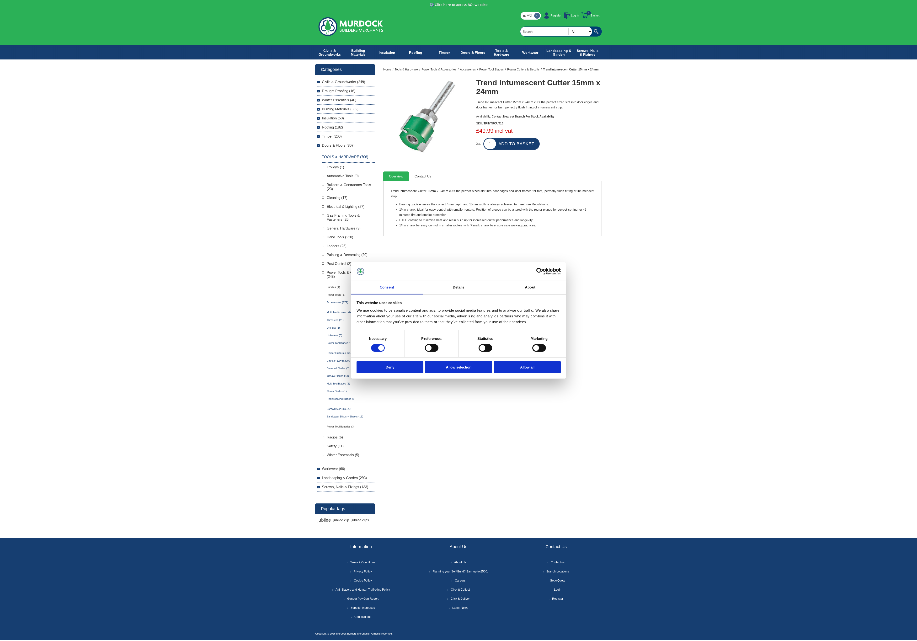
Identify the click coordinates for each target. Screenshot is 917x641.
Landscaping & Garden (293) (344, 478)
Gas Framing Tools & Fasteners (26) (343, 217)
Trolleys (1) (335, 167)
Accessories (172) (337, 302)
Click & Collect (460, 589)
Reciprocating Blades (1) (341, 398)
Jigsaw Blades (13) (338, 375)
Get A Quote (557, 580)
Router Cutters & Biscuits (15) (344, 353)
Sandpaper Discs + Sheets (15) (345, 416)
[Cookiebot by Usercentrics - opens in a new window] (540, 271)
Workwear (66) (333, 469)
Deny (390, 367)
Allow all (527, 367)
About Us (460, 562)
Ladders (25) (337, 246)
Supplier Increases (363, 607)
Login (557, 589)
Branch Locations (557, 571)
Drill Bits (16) (334, 327)
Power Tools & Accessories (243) (348, 274)
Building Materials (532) (340, 109)
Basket (595, 15)
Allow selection (458, 367)
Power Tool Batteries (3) (341, 426)
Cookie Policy (363, 580)
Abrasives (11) (335, 320)
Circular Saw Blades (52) (341, 360)
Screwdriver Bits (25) (339, 408)
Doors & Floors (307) (338, 145)
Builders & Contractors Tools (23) (349, 187)
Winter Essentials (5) (343, 455)
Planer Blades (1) (337, 391)
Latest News (460, 607)
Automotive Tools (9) (343, 176)
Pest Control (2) (339, 264)
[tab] (396, 176)
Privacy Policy (363, 571)
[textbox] (556, 31)
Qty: (478, 143)
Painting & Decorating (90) (347, 255)
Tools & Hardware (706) (345, 157)
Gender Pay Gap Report (363, 598)
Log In (575, 15)
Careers (460, 580)
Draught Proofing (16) (338, 91)
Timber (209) (332, 136)
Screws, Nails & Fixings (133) (345, 487)
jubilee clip (341, 520)
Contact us (558, 562)
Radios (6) (335, 437)
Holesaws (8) (334, 335)
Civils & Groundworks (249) (343, 82)
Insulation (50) (333, 118)
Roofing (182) (332, 127)
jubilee (324, 520)
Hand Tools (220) (340, 237)
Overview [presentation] (396, 176)
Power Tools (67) (337, 294)
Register (555, 15)
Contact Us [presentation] (423, 176)
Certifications (362, 617)
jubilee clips (360, 520)
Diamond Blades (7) (338, 368)
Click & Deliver (460, 598)
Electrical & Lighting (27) (345, 206)
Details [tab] (458, 287)
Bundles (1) (333, 287)
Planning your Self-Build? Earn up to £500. (460, 571)
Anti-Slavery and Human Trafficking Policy (363, 589)
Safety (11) (335, 446)
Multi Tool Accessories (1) (342, 312)
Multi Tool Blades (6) (338, 383)
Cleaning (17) (337, 198)
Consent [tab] (387, 287)
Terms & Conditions (362, 562)
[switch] (431, 348)
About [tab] (530, 287)
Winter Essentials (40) (339, 100)
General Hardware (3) (344, 228)
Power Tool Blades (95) (340, 343)
